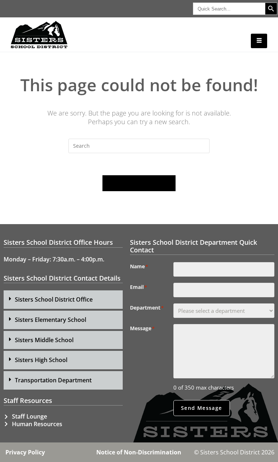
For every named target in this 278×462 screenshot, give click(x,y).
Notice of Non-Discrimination (138, 452)
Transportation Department (53, 380)
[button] (63, 299)
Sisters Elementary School (50, 320)
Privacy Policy (25, 452)
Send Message (201, 407)
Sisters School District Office (54, 299)
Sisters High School (41, 360)
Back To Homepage (139, 183)
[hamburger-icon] (259, 41)
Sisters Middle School (44, 340)
